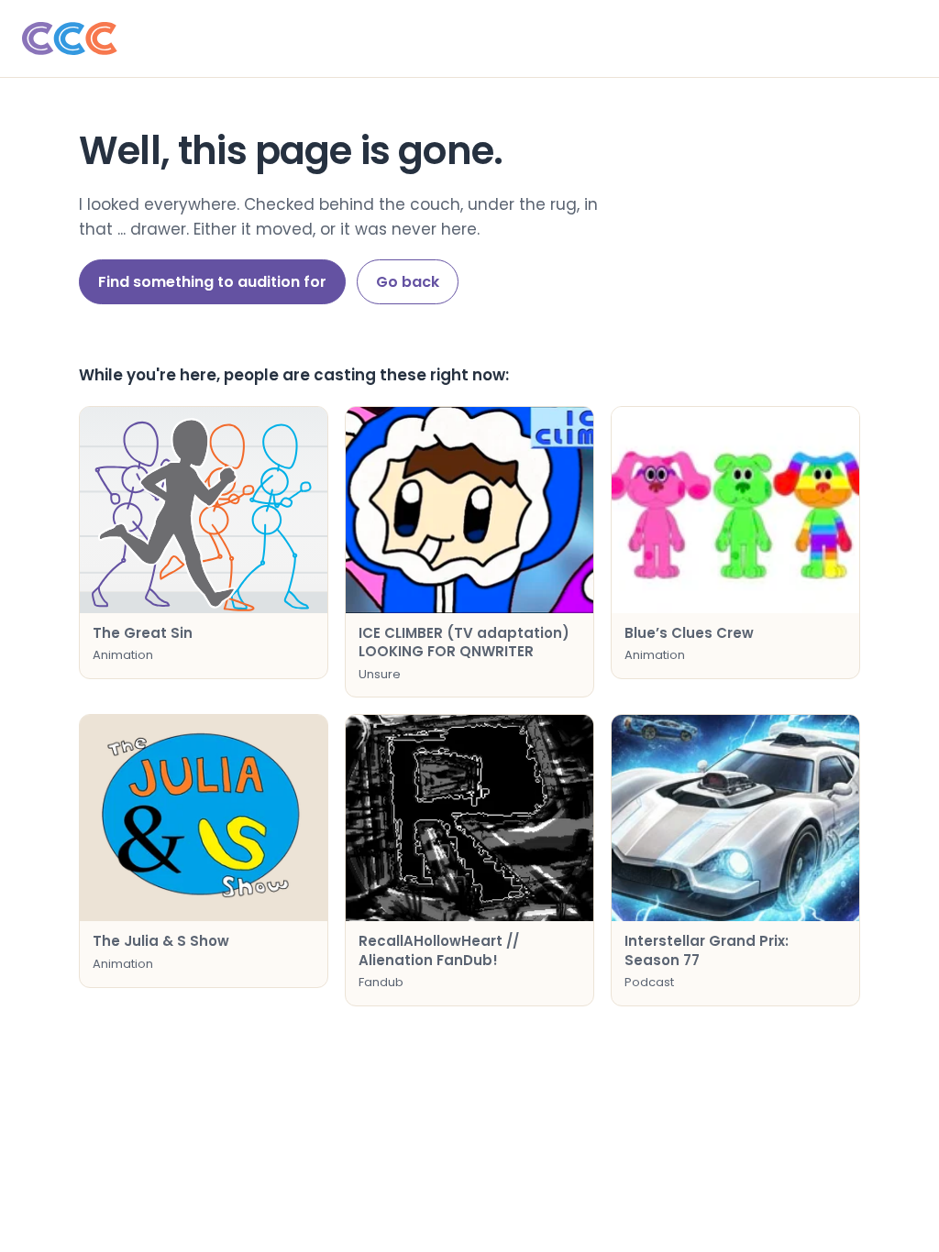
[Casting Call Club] (469, 38)
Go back (407, 281)
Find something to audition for (212, 281)
